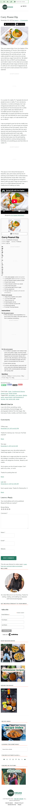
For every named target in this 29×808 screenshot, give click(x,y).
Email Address (6, 614)
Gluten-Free (4, 393)
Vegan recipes (13, 393)
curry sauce (18, 395)
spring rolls (12, 399)
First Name (4, 619)
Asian (9, 391)
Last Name (4, 625)
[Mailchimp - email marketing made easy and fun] (10, 633)
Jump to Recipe (10, 24)
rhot (7, 399)
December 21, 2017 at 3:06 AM (10, 484)
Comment (4, 513)
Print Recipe (21, 24)
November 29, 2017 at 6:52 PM (10, 428)
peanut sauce (8, 397)
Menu (25, 6)
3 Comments (24, 20)
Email (3, 540)
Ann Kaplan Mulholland (17, 215)
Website (3, 549)
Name (3, 532)
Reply (2, 439)
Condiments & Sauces (18, 391)
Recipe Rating (5, 507)
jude (2, 482)
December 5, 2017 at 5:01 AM (9, 446)
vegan (17, 399)
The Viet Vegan (18, 799)
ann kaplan (12, 395)
